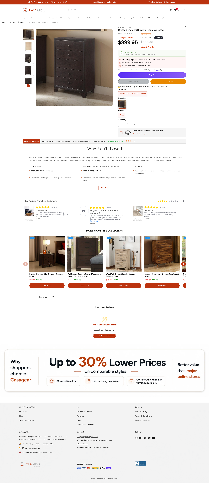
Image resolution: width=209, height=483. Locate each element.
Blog (21, 416)
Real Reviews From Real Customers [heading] (40, 201)
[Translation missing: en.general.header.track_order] (171, 10)
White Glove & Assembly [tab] (81, 141)
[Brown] (122, 104)
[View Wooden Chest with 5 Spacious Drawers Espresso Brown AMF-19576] (28, 46)
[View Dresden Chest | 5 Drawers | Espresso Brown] (28, 34)
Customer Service (84, 412)
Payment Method (142, 420)
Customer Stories (26, 420)
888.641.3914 (82, 443)
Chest (22, 22)
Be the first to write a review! (104, 336)
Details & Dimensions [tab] (31, 141)
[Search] (68, 10)
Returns (80, 416)
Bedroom (13, 22)
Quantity (122, 120)
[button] (184, 10)
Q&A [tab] (52, 296)
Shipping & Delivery (85, 424)
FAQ (79, 420)
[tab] (130, 141)
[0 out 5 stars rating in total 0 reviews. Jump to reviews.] (146, 33)
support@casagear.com (87, 436)
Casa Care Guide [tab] (99, 141)
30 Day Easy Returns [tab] (63, 141)
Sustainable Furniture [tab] (115, 141)
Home (4, 22)
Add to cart (47, 285)
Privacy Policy (141, 412)
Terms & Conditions (143, 416)
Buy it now (168, 82)
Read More (39, 221)
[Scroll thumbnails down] (28, 85)
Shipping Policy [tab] (47, 141)
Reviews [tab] (43, 297)
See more (105, 188)
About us (23, 412)
